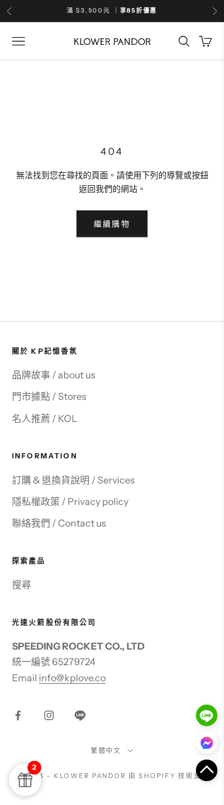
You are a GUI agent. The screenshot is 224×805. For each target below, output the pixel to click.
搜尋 (21, 584)
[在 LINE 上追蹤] (80, 715)
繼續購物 (112, 223)
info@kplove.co (72, 678)
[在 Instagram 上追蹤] (49, 715)
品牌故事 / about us (54, 375)
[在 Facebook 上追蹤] (18, 715)
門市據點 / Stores (49, 396)
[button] (206, 770)
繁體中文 (106, 750)
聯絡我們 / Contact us (59, 523)
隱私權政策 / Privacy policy (70, 501)
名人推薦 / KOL (44, 418)
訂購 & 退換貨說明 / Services (73, 480)
